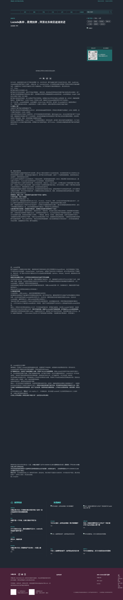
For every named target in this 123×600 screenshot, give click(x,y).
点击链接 (19, 472)
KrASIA (98, 583)
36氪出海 (99, 577)
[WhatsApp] (43, 78)
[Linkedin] (50, 78)
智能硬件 (96, 24)
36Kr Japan (99, 580)
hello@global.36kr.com (42, 583)
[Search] (111, 12)
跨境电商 (101, 21)
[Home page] (61, 5)
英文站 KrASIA (101, 1)
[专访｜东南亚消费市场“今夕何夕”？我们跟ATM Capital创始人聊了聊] (97, 512)
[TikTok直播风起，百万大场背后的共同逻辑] (97, 540)
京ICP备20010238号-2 (93, 592)
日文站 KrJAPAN (108, 1)
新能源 (95, 21)
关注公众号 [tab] (93, 48)
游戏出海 (102, 24)
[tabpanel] (99, 55)
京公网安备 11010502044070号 (106, 592)
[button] (19, 574)
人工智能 (90, 24)
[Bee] (47, 78)
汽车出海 (90, 21)
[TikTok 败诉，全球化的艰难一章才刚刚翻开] (65, 512)
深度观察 (13, 25)
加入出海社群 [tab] (105, 48)
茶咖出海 (108, 21)
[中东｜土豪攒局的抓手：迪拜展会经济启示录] (65, 540)
